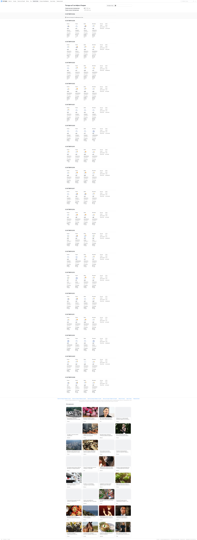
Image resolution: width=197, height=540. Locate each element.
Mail (1, 539)
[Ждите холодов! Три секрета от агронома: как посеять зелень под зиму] (123, 480)
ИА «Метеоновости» (193, 539)
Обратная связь (182, 539)
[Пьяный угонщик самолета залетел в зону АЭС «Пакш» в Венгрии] (123, 447)
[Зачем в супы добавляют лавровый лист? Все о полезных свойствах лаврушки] (90, 496)
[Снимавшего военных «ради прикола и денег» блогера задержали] (106, 480)
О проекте (158, 539)
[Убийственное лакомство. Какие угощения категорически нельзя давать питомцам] (106, 464)
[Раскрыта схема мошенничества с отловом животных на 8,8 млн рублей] (123, 464)
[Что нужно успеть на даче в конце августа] (106, 496)
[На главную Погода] (4, 1)
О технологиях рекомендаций (175, 539)
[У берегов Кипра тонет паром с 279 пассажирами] (90, 513)
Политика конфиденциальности (165, 539)
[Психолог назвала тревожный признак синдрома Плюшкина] (90, 447)
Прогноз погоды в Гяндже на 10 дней (110, 398)
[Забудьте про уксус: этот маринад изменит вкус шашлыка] (90, 431)
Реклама (8, 539)
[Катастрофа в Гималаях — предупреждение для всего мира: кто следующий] (74, 414)
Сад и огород (128, 398)
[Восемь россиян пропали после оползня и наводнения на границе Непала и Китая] (74, 447)
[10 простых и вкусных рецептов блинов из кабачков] (106, 529)
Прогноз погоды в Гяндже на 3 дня (64, 398)
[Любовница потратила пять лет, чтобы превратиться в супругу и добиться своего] (106, 513)
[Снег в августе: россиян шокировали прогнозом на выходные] (106, 447)
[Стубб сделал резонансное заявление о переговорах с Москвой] (123, 513)
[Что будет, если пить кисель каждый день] (74, 431)
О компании (5, 539)
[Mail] (1, 1)
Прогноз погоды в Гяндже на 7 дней (94, 398)
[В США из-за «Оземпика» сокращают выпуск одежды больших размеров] (90, 480)
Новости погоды (122, 398)
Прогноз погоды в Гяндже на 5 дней (79, 398)
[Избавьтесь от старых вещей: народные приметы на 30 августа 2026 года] (123, 414)
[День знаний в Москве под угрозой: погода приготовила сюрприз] (123, 431)
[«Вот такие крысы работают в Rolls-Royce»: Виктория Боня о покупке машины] (106, 414)
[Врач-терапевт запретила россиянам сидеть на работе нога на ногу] (123, 529)
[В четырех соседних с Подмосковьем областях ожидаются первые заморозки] (74, 529)
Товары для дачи (136, 398)
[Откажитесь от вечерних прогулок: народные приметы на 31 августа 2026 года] (90, 529)
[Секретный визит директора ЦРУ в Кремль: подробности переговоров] (74, 496)
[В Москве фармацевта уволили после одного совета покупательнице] (74, 480)
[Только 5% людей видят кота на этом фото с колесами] (90, 464)
